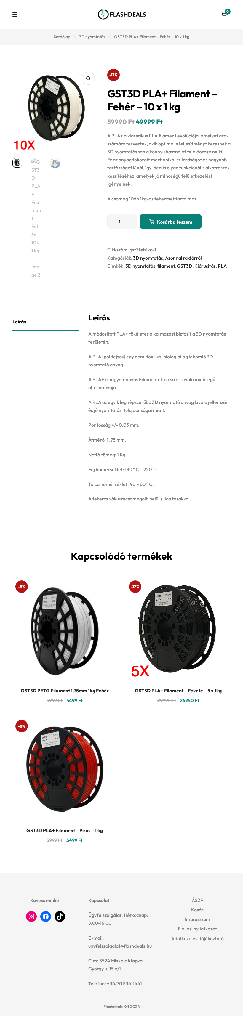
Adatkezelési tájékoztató (197, 938)
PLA (222, 266)
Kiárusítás (205, 266)
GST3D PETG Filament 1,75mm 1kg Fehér (65, 691)
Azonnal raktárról (183, 258)
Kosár (197, 910)
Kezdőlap (62, 36)
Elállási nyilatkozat (197, 929)
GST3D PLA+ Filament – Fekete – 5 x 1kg (178, 691)
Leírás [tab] (19, 322)
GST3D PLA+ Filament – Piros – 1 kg (64, 830)
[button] (88, 78)
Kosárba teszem (174, 222)
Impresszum (197, 919)
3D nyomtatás (92, 36)
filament (166, 266)
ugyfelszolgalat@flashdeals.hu (120, 946)
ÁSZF (197, 900)
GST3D (184, 266)
